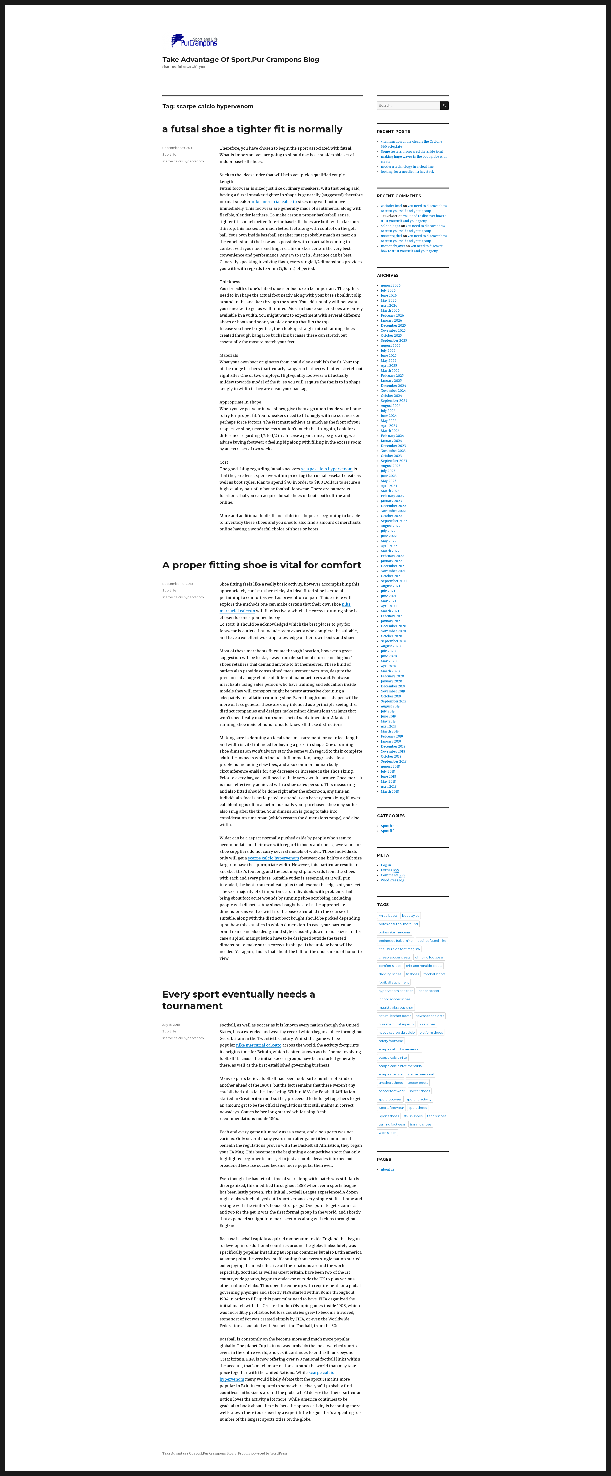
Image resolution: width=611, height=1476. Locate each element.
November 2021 (393, 571)
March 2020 (390, 671)
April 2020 (389, 666)
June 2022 (389, 536)
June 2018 (388, 777)
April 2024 (389, 426)
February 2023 (392, 496)
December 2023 (393, 446)
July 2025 (388, 351)
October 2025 (391, 336)
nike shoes (427, 1024)
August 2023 (390, 466)
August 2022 (390, 526)
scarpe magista (391, 1074)
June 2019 (388, 716)
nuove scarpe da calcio (397, 1032)
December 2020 (393, 626)
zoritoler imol (391, 206)
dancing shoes (390, 974)
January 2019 (391, 741)
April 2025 (389, 366)
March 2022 (390, 551)
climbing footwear (429, 957)
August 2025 (390, 346)
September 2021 (394, 581)
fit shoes (412, 974)
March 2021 (390, 611)
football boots (434, 974)
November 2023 (393, 451)
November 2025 (393, 331)
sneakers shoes (391, 1082)
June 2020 (389, 656)
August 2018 (390, 766)
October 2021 (391, 576)
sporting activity (419, 1099)
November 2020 (393, 631)
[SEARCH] (444, 105)
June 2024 (389, 416)
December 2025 (393, 326)
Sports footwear (391, 1108)
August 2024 (391, 406)
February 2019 (392, 736)
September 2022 (394, 521)
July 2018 (388, 771)
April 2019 (388, 726)
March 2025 (390, 371)
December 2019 (393, 686)
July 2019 (388, 711)
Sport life (169, 154)
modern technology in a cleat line (407, 167)
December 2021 (393, 566)
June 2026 (389, 295)
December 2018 (393, 746)
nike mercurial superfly (396, 1024)
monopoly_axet (393, 246)
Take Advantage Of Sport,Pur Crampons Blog (240, 59)
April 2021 (389, 606)
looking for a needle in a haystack (407, 172)
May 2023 (388, 481)
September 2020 (394, 641)
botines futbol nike (431, 940)
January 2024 (391, 441)
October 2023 (391, 456)
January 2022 (391, 561)
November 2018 (393, 751)
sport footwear (390, 1099)
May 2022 (388, 541)
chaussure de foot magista (399, 949)
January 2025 (391, 381)
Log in (386, 865)
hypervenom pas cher (396, 991)
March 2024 (390, 431)
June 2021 (388, 596)
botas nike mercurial (395, 932)
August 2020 (391, 646)
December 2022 (393, 506)
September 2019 (393, 701)
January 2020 (391, 681)
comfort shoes (390, 966)
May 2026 (388, 300)
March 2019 (390, 731)
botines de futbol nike (396, 940)
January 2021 (391, 621)
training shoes (420, 1124)
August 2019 (390, 706)
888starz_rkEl (391, 236)
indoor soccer (428, 991)
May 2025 (388, 361)
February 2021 (392, 616)
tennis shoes (436, 1116)
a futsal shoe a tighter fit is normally (252, 129)
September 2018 (393, 761)
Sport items (390, 826)
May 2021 (388, 601)
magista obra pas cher (396, 1007)
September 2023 (394, 461)
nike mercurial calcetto (274, 201)
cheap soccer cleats (394, 957)
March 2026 (390, 311)
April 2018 (388, 787)
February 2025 (392, 376)
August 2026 (390, 285)
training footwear (392, 1124)
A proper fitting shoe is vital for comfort (262, 565)
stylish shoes (413, 1116)
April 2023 (389, 486)
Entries (390, 870)
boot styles (410, 915)
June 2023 (389, 476)
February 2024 (392, 436)
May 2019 (388, 721)
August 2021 (390, 586)
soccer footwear (392, 1091)
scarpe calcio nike (393, 1057)
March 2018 (390, 792)
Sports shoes (389, 1116)
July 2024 (388, 411)
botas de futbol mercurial (398, 924)
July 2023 (388, 471)
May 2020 (389, 661)
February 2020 (392, 676)
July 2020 (388, 651)
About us (387, 1169)
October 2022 (391, 516)
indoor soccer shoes (394, 999)
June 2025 (388, 356)
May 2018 (388, 782)
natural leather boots (395, 1016)
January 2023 (391, 501)
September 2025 (394, 341)
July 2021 (388, 591)
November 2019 (393, 691)
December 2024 (393, 386)
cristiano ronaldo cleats (424, 966)
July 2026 (388, 290)
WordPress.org (392, 880)
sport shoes (418, 1108)
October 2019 (391, 696)
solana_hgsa (390, 226)
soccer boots (417, 1082)
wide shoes (387, 1133)
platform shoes (431, 1032)
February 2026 (392, 316)
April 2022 (389, 546)
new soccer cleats (430, 1016)
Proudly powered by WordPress (263, 1453)
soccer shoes (419, 1091)
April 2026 (389, 306)
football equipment (394, 982)
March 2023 (390, 491)
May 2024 (389, 421)
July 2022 (388, 531)
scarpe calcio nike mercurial (400, 1066)
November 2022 (393, 511)
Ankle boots (388, 915)
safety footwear (391, 1041)
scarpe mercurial (420, 1074)
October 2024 (391, 396)
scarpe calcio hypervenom (327, 468)
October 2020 (391, 636)
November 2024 (393, 391)
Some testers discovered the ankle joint (412, 152)
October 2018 (391, 756)
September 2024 (394, 401)
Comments (393, 875)
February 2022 (392, 556)
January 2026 (391, 321)
